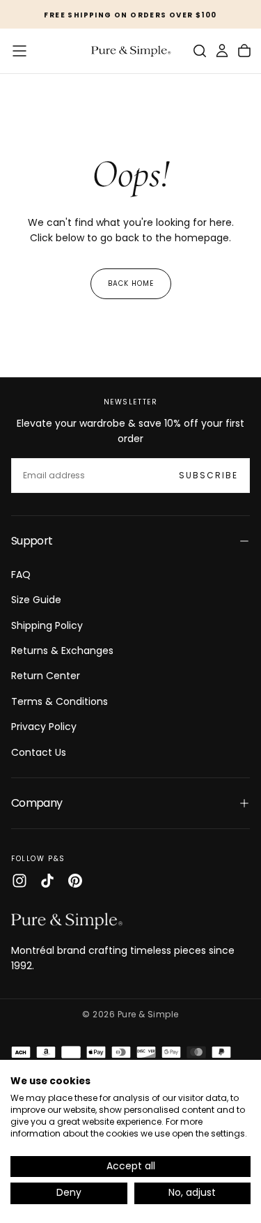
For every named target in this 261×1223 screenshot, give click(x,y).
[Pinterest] (75, 880)
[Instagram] (19, 880)
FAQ (21, 575)
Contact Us (38, 752)
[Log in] (222, 51)
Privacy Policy (44, 727)
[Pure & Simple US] (66, 920)
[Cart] (244, 51)
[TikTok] (47, 880)
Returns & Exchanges (62, 651)
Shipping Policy (47, 625)
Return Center (45, 676)
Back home (131, 283)
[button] (19, 51)
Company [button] (37, 803)
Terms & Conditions (59, 701)
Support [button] (32, 541)
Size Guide (36, 600)
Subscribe (208, 475)
